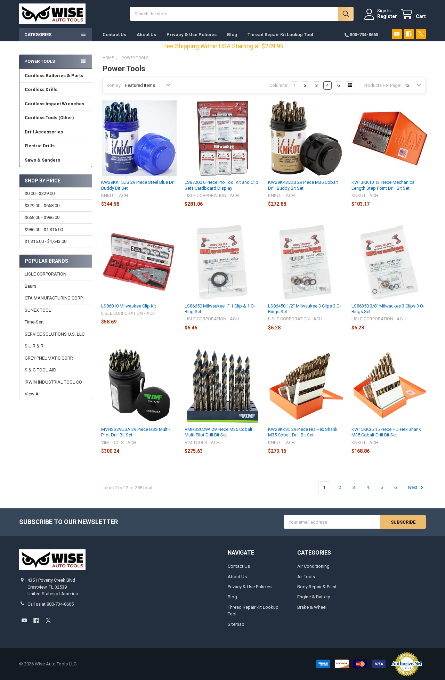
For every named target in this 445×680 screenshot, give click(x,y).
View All (33, 393)
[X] (421, 34)
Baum (30, 286)
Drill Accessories (44, 131)
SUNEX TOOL (38, 310)
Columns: (278, 85)
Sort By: (114, 85)
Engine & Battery (313, 596)
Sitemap (236, 624)
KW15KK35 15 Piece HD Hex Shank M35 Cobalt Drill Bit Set (386, 432)
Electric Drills (40, 145)
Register (387, 16)
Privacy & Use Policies (192, 34)
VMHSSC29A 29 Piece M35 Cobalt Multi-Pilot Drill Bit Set (218, 432)
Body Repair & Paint (317, 586)
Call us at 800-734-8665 (50, 604)
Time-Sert (34, 322)
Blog (232, 34)
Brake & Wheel (311, 607)
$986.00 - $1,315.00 (44, 229)
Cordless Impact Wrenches (54, 103)
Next (413, 487)
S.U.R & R (34, 346)
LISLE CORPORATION (45, 274)
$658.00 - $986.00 (42, 217)
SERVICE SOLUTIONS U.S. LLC (54, 334)
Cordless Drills (41, 89)
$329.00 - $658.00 (42, 205)
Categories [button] (37, 34)
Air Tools (306, 576)
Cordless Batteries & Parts (54, 75)
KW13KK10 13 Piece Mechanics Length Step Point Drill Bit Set (382, 185)
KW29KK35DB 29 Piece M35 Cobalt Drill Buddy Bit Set (303, 185)
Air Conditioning (313, 566)
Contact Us (114, 34)
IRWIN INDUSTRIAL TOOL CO (53, 382)
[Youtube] (397, 34)
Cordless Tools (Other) (49, 117)
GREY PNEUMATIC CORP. (49, 358)
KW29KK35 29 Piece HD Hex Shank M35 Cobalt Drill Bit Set (303, 432)
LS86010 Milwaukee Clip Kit (128, 306)
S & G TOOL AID (40, 369)
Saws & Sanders (42, 160)
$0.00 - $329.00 (40, 193)
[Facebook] (409, 34)
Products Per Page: (382, 85)
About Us (146, 34)
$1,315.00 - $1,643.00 (45, 241)
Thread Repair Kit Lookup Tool (280, 34)
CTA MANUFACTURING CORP (54, 298)
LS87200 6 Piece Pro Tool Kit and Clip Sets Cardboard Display (221, 185)
